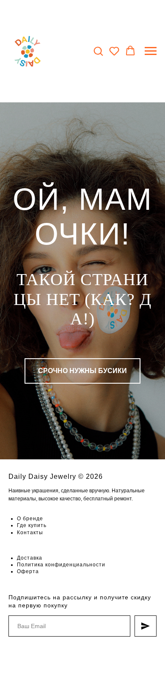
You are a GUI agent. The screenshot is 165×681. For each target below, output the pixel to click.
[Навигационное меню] (151, 51)
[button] (98, 51)
